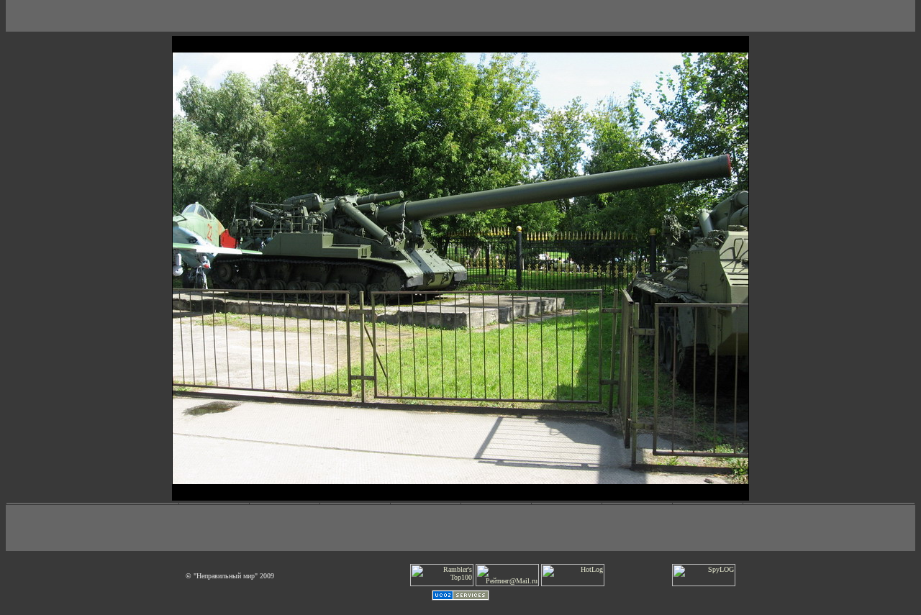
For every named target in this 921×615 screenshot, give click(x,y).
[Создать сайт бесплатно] (460, 598)
